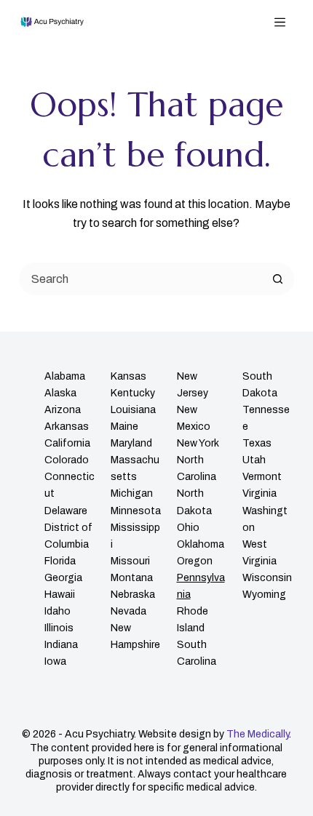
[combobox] (141, 279)
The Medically (257, 734)
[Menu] (280, 22)
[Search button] (278, 279)
